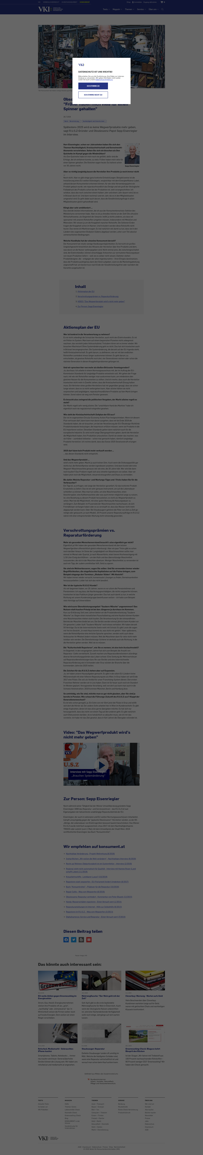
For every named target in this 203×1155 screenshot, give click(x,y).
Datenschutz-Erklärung (104, 80)
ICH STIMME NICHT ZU (93, 95)
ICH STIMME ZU (93, 86)
